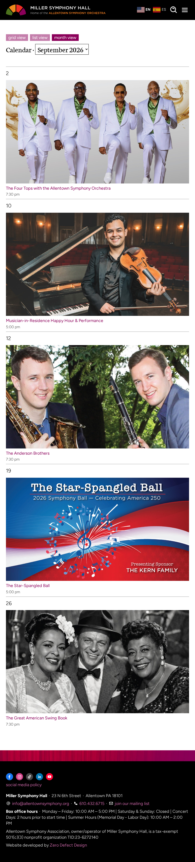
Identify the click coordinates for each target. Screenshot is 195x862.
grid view (17, 37)
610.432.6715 (91, 803)
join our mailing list (132, 803)
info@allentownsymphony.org (40, 803)
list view (40, 37)
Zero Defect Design (68, 845)
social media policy (24, 784)
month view (65, 37)
